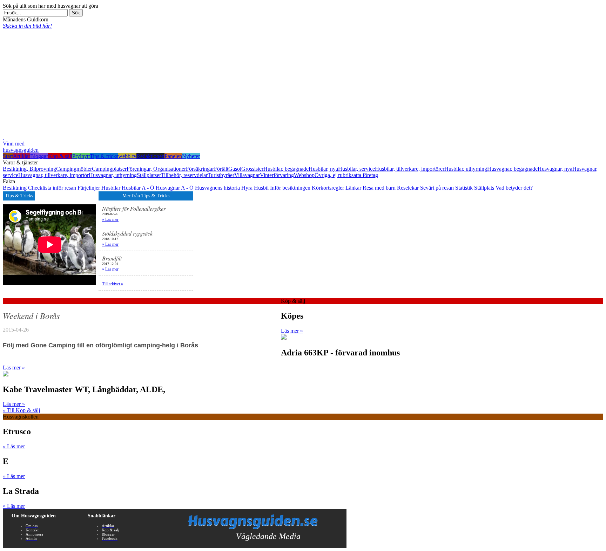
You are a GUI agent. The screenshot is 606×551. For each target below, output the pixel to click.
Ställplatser (149, 175)
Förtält (221, 169)
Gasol (234, 169)
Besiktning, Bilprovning (29, 169)
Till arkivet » (112, 283)
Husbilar (110, 188)
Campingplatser (109, 169)
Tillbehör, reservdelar (184, 175)
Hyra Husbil (255, 188)
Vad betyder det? (514, 188)
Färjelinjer (89, 188)
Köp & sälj (60, 156)
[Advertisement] (303, 82)
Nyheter (191, 156)
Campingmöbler (74, 169)
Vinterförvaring (277, 175)
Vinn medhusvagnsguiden (21, 147)
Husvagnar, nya (555, 169)
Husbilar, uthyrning (465, 169)
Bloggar (39, 156)
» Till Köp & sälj (21, 410)
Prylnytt (81, 156)
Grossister (252, 169)
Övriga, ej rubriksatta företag (346, 175)
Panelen (173, 156)
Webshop (304, 175)
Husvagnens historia (217, 188)
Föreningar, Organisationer (156, 169)
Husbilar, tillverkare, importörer (409, 169)
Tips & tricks (104, 156)
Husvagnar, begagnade (512, 169)
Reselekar (408, 188)
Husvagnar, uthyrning (113, 175)
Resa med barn (379, 188)
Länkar (353, 188)
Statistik (464, 188)
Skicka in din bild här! (27, 26)
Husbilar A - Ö (138, 188)
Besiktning (15, 188)
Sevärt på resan (437, 188)
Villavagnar (247, 175)
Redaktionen (150, 156)
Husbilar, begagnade (286, 169)
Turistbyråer (221, 175)
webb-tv (127, 156)
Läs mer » (292, 331)
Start (8, 156)
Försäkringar (200, 169)
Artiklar (21, 156)
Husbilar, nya (323, 169)
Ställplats (484, 188)
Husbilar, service (356, 169)
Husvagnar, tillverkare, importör (53, 175)
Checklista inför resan (52, 188)
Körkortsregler (328, 188)
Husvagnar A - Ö (175, 188)
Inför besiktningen (290, 188)
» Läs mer (110, 219)
